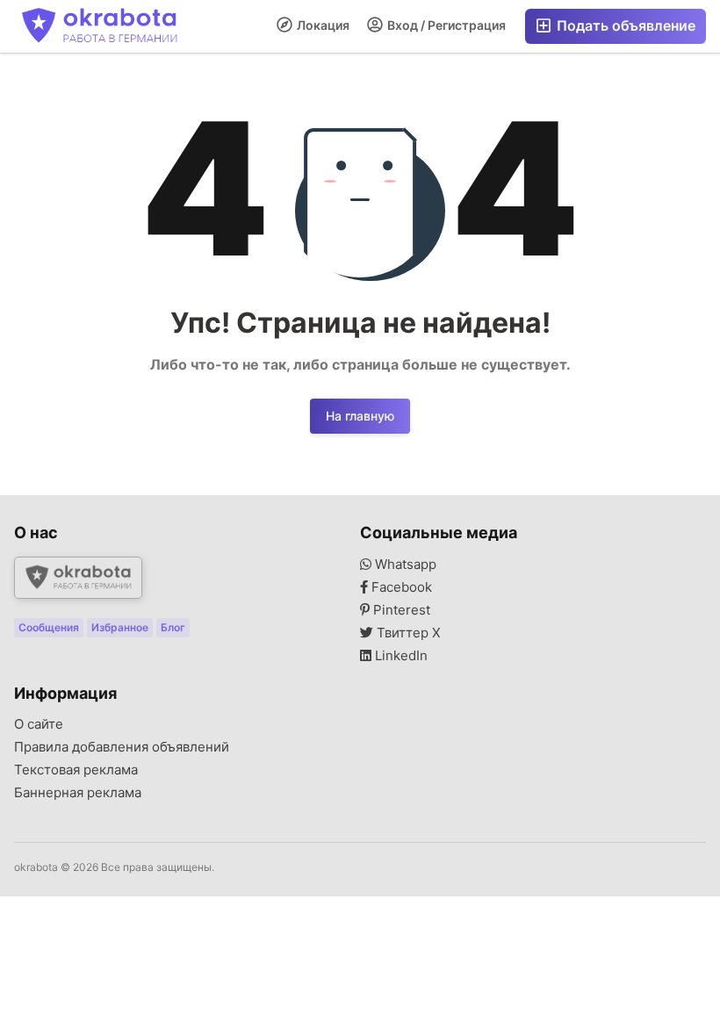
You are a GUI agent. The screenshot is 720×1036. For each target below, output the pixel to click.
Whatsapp (403, 564)
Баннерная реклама (77, 793)
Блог (173, 627)
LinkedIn (399, 656)
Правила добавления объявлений (121, 747)
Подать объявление (624, 25)
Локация (321, 25)
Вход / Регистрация (445, 25)
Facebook (400, 587)
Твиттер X (407, 633)
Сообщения (48, 627)
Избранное (119, 627)
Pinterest (400, 610)
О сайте (38, 724)
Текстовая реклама (76, 770)
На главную (360, 415)
